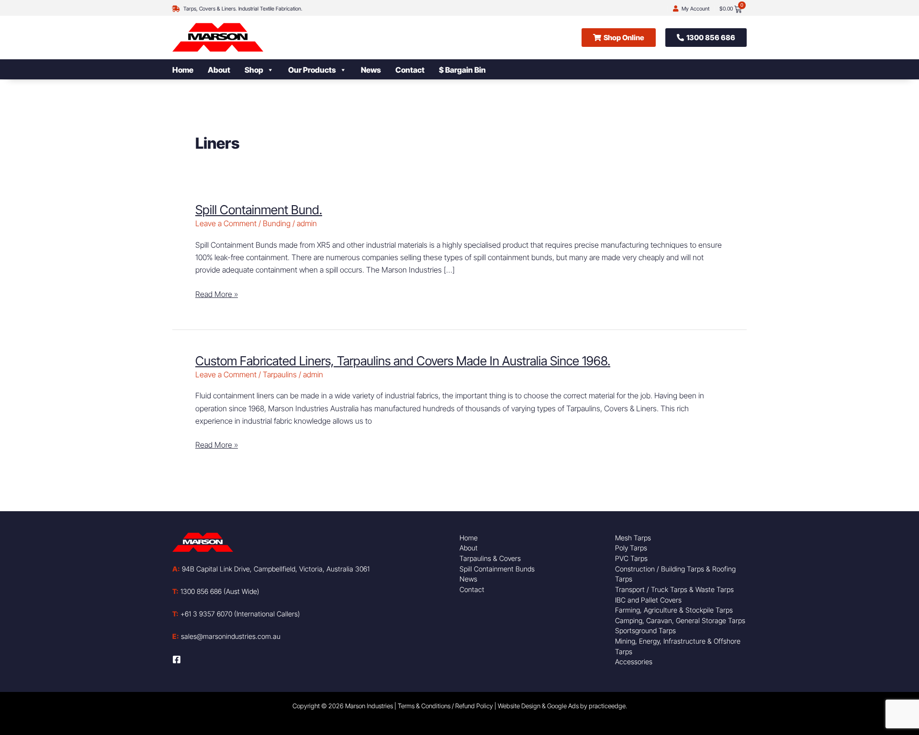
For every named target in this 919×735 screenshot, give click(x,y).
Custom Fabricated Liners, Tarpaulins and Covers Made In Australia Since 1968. (402, 360)
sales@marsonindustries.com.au (226, 636)
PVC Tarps (631, 558)
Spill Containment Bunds (497, 569)
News (371, 70)
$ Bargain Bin (462, 70)
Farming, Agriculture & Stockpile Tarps (674, 610)
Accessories (633, 662)
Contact (410, 70)
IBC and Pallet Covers (648, 600)
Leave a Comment (226, 223)
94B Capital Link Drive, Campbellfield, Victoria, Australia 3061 (271, 569)
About (219, 70)
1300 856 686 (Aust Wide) (215, 591)
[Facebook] (176, 659)
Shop (254, 70)
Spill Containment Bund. (258, 209)
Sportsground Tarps (645, 630)
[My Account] (675, 9)
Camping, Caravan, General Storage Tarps (680, 620)
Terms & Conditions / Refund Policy (445, 706)
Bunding (277, 223)
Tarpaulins (280, 374)
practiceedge (607, 706)
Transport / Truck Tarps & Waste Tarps (674, 589)
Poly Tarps (631, 548)
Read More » (216, 293)
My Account (695, 8)
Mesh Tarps (633, 538)
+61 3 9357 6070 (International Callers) (236, 614)
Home (182, 70)
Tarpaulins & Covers (490, 558)
